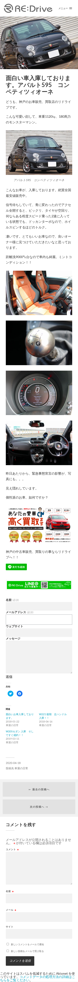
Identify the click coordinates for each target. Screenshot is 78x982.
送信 (9, 676)
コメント (12, 849)
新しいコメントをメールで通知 (27, 944)
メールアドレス (19, 612)
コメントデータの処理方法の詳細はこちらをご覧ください (37, 978)
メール (11, 910)
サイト (9, 927)
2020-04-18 (13, 763)
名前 (12, 599)
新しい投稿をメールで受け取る (27, 951)
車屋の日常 (21, 768)
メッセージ (13, 638)
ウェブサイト (14, 626)
